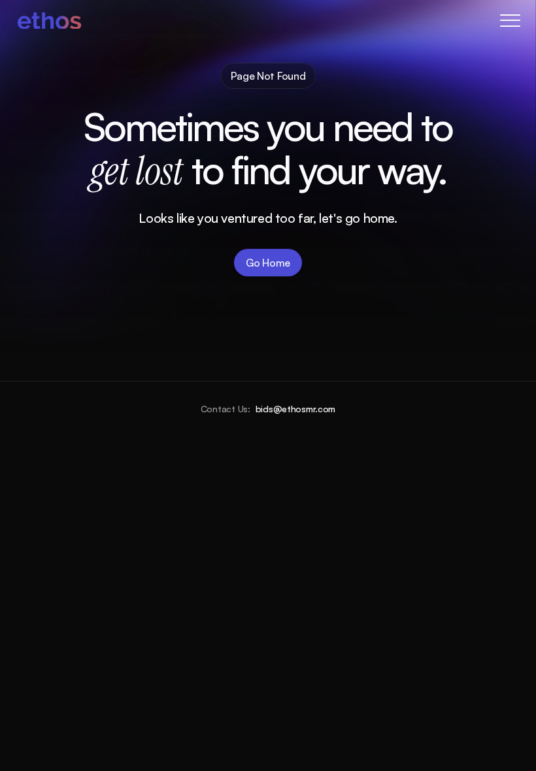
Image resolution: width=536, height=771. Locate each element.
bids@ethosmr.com (296, 408)
